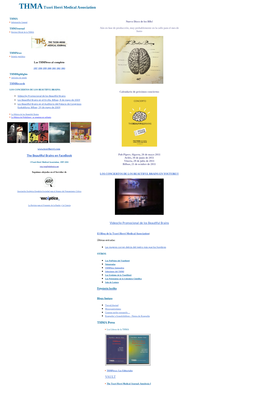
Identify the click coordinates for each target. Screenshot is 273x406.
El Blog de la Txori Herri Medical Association (123, 233)
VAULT (110, 376)
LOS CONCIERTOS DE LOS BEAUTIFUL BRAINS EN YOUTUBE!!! (139, 173)
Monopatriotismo (113, 309)
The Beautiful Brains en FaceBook (49, 155)
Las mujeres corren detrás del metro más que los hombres (135, 247)
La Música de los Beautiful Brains (25, 114)
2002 (59, 68)
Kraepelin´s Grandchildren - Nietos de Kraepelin (127, 316)
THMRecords (17, 83)
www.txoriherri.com (49, 148)
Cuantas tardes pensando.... (117, 312)
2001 (54, 68)
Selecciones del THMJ (114, 271)
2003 (63, 68)
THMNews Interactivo (114, 268)
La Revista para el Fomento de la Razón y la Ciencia (49, 205)
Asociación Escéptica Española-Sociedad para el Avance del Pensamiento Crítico (49, 191)
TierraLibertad (112, 305)
